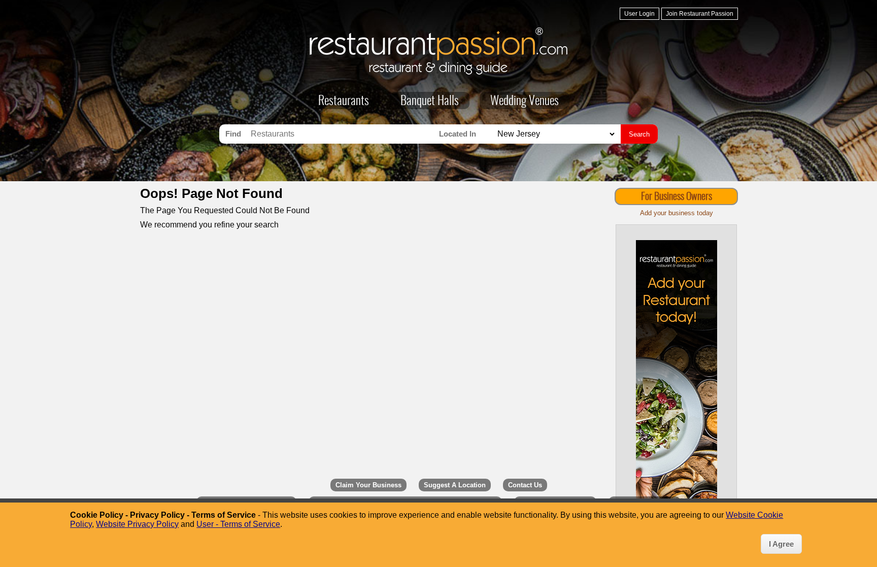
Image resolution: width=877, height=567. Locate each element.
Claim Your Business (368, 485)
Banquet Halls (429, 101)
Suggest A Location (455, 485)
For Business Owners (676, 197)
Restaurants (343, 101)
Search (639, 134)
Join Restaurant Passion (699, 13)
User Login (639, 13)
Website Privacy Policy (137, 524)
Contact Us (525, 485)
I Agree (781, 544)
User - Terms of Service (238, 524)
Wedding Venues (524, 101)
